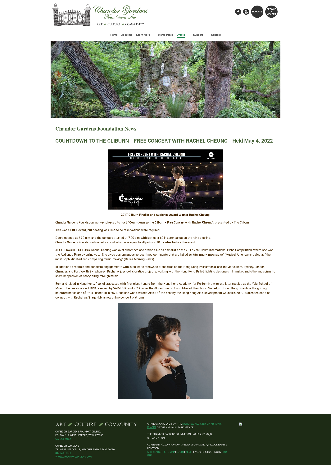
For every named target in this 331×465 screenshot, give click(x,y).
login (180, 451)
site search (154, 451)
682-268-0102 (63, 438)
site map (169, 451)
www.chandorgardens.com (73, 456)
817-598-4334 (63, 453)
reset (189, 451)
